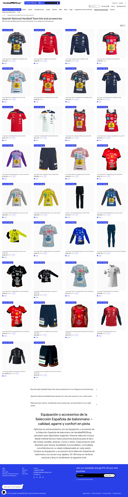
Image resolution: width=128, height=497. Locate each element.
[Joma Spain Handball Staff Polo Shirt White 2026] (48, 120)
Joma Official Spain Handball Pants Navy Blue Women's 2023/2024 (47, 372)
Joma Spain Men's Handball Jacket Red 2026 (45, 59)
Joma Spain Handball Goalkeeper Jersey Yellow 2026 (47, 213)
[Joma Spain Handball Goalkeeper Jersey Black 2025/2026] (48, 275)
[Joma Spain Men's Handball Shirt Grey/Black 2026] (16, 43)
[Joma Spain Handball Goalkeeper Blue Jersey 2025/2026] (79, 235)
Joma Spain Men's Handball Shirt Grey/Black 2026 (14, 59)
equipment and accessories (83, 9)
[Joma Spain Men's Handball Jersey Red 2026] (111, 43)
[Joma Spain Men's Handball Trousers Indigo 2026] (48, 158)
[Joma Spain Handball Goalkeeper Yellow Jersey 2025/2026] (16, 235)
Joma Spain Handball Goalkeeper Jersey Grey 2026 (15, 213)
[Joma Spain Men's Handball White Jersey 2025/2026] (48, 235)
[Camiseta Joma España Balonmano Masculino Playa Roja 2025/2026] (79, 315)
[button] (121, 6)
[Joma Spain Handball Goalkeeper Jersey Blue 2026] (111, 197)
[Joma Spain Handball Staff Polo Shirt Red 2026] (16, 120)
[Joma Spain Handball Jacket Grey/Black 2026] (79, 43)
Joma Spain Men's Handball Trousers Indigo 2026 (46, 174)
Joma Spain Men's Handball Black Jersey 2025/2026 (15, 291)
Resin (65, 9)
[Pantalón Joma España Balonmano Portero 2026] (79, 197)
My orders (25, 473)
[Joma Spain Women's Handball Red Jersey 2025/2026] (16, 315)
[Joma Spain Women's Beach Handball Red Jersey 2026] (111, 120)
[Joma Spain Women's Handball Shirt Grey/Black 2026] (79, 81)
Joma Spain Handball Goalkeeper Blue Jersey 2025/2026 (79, 251)
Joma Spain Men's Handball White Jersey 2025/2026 (47, 251)
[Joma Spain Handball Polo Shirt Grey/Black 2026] (111, 81)
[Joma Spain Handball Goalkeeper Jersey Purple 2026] (16, 158)
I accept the (85, 479)
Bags (71, 9)
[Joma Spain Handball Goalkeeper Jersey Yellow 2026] (48, 197)
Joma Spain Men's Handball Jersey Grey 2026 (13, 97)
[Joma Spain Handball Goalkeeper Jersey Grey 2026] (16, 197)
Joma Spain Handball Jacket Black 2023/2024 (13, 371)
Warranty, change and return (10, 473)
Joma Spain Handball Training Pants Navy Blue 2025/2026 (111, 251)
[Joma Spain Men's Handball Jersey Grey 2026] (16, 81)
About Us (115, 3)
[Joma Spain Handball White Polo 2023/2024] (111, 275)
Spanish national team (101, 9)
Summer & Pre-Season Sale (11, 9)
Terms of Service (96, 493)
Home (3, 15)
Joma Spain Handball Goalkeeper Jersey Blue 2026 (109, 213)
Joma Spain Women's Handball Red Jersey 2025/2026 (15, 331)
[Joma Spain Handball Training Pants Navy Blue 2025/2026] (111, 235)
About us (24, 470)
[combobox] (94, 6)
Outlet (30, 9)
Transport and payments (9, 475)
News (24, 9)
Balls (60, 9)
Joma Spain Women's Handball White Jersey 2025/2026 (79, 291)
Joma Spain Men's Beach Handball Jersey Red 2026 (78, 136)
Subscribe (108, 475)
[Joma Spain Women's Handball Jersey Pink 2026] (79, 158)
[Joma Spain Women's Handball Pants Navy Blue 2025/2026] (48, 315)
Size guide (5, 472)
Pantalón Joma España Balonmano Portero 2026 (77, 213)
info (19, 12)
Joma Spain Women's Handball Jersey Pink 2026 (77, 174)
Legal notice (86, 493)
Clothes (54, 9)
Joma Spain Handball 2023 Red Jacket (106, 331)
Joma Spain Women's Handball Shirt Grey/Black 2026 (78, 97)
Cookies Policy (117, 493)
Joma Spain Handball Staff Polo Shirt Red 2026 (13, 136)
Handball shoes (39, 9)
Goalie (48, 9)
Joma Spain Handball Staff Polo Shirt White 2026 (46, 136)
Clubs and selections (8, 12)
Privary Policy (89, 479)
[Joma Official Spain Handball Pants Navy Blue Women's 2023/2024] (48, 356)
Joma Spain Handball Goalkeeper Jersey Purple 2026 (15, 174)
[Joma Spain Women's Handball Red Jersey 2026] (48, 81)
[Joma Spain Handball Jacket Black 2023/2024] (16, 356)
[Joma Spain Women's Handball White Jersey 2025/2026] (79, 275)
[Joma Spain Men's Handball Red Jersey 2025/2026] (111, 158)
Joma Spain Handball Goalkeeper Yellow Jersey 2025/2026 (14, 252)
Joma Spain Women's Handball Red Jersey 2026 (46, 97)
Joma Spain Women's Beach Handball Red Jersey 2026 (110, 136)
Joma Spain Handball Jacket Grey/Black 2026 (76, 59)
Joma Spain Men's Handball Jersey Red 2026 (108, 59)
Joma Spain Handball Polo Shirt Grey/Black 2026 (109, 97)
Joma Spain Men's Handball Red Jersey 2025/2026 (109, 174)
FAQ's (4, 470)
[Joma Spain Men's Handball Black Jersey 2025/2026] (16, 275)
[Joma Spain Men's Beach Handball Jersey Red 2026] (79, 120)
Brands (112, 9)
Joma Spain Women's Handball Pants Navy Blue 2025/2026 (46, 332)
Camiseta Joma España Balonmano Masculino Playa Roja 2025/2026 (79, 332)
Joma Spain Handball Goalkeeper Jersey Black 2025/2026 (45, 292)
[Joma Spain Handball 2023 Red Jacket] (111, 315)
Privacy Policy (107, 493)
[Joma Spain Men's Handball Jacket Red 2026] (48, 43)
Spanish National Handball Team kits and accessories (20, 15)
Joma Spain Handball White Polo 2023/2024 (108, 291)
